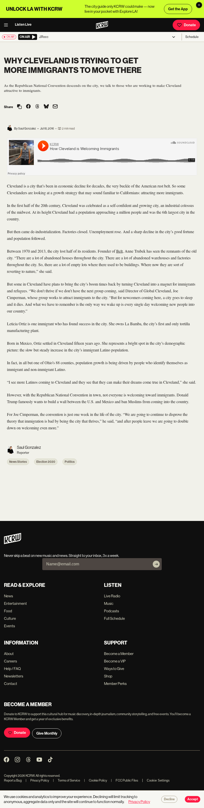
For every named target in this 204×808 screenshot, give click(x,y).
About (9, 653)
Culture (10, 618)
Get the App (178, 9)
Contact (10, 683)
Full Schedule (114, 618)
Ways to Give (114, 668)
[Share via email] (55, 107)
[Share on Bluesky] (46, 107)
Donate (190, 25)
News (8, 596)
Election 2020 (45, 462)
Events (9, 626)
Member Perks (115, 683)
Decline (169, 799)
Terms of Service (66, 780)
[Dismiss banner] (199, 5)
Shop (108, 676)
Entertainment (15, 603)
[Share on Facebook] (28, 107)
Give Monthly (46, 733)
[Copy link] (19, 107)
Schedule (192, 37)
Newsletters (13, 676)
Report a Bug (13, 780)
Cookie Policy (95, 780)
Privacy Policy (37, 780)
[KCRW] (12, 543)
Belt (119, 251)
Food (8, 611)
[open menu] (7, 24)
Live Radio (112, 596)
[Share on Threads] (37, 107)
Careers (10, 661)
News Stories (18, 462)
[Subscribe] (156, 564)
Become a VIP (115, 661)
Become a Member (119, 653)
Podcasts (111, 611)
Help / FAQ (12, 668)
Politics (70, 462)
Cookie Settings (158, 780)
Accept (192, 799)
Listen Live (23, 24)
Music (108, 603)
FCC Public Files (124, 780)
